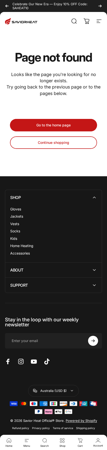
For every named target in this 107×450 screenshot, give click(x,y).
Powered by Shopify (81, 421)
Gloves (15, 209)
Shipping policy (85, 428)
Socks (15, 231)
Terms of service (63, 428)
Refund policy (20, 428)
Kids (13, 238)
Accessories (20, 253)
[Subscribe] (93, 341)
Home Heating (21, 246)
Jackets (16, 216)
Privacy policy (41, 428)
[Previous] (6, 6)
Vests (14, 224)
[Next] (100, 6)
